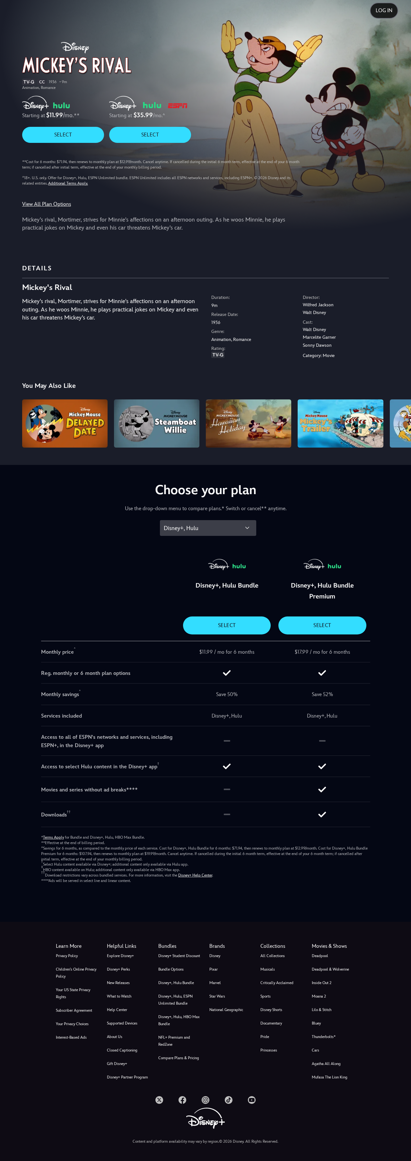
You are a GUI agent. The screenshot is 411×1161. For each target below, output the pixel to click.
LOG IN (384, 10)
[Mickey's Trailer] (340, 423)
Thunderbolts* (324, 1036)
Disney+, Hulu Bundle (176, 983)
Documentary (271, 1023)
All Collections (272, 956)
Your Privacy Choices (72, 1024)
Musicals (267, 969)
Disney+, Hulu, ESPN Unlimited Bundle (175, 1000)
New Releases (118, 983)
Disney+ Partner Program (127, 1077)
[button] (128, 946)
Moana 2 (319, 996)
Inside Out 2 (321, 983)
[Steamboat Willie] (156, 423)
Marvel (215, 983)
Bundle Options (171, 969)
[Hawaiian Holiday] (248, 423)
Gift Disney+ (117, 1063)
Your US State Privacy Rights (73, 993)
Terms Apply (53, 837)
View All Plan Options (46, 204)
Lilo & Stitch (321, 1010)
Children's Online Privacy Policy (76, 973)
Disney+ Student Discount (179, 956)
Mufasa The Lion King (329, 1077)
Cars (315, 1050)
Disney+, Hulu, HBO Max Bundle (179, 1020)
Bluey (316, 1023)
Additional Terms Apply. (68, 183)
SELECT (63, 135)
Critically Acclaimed (276, 983)
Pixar (213, 969)
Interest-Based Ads (71, 1037)
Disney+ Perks (118, 969)
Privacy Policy (67, 956)
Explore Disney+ (120, 956)
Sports (265, 996)
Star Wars (217, 996)
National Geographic (226, 1010)
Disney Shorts (271, 1010)
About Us (114, 1036)
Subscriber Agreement (74, 1010)
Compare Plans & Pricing (178, 1058)
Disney (214, 956)
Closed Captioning (122, 1050)
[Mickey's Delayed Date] (65, 423)
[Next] (398, 422)
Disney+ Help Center (195, 875)
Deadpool (320, 956)
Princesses (268, 1050)
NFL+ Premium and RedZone (174, 1041)
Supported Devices (122, 1023)
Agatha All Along (326, 1063)
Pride (264, 1036)
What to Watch (119, 996)
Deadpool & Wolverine (330, 969)
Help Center (117, 1010)
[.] (159, 1100)
